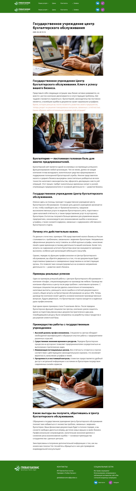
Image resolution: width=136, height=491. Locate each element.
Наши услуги (42, 3)
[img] (97, 3)
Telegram (116, 482)
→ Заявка (75, 3)
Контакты (64, 3)
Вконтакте (102, 482)
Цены (54, 3)
